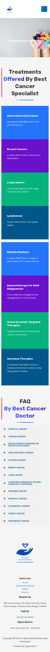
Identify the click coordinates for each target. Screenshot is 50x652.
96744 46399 (27, 617)
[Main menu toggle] (44, 9)
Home (25, 582)
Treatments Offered (25, 586)
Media (25, 589)
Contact (25, 592)
